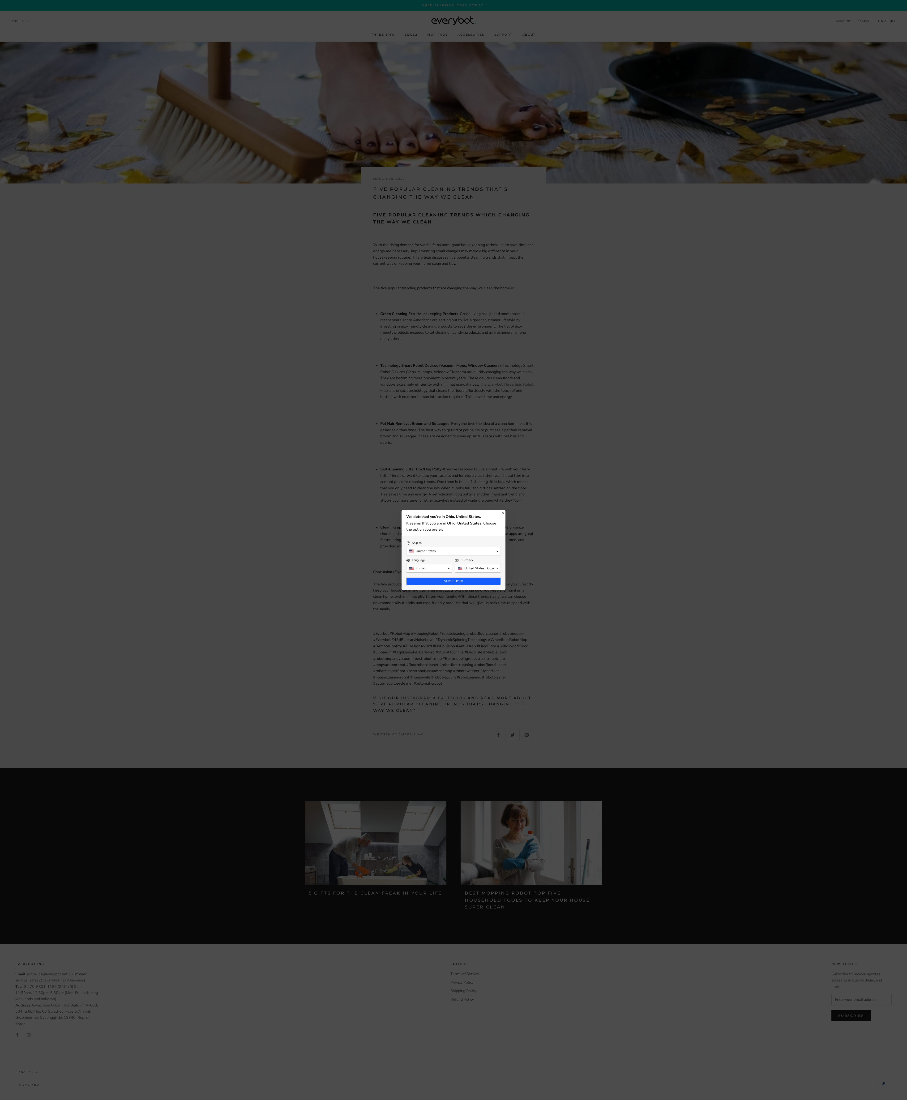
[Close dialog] (503, 513)
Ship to (417, 543)
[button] (453, 551)
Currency (467, 560)
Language (419, 560)
